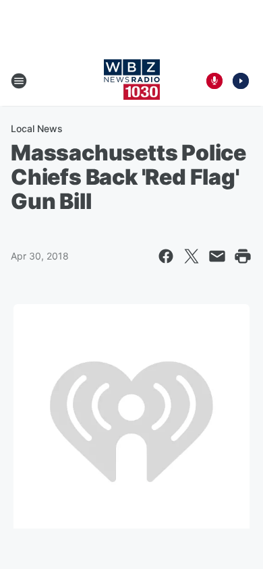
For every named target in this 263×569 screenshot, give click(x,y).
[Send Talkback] (214, 81)
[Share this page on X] (191, 256)
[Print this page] (242, 256)
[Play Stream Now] (241, 81)
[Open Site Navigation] (19, 81)
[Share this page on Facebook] (165, 256)
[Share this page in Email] (217, 256)
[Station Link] (132, 80)
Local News (37, 128)
